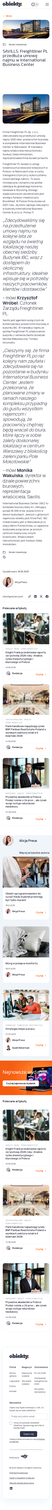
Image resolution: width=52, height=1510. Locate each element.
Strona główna (12, 1374)
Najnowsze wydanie (27, 1374)
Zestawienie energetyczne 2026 (40, 1381)
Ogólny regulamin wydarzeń (22, 1478)
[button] (46, 4)
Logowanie (14, 1381)
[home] (13, 4)
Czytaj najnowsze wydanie (20, 1083)
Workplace (11, 1025)
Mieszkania (11, 793)
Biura (16, 649)
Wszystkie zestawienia (39, 1390)
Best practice (36, 1025)
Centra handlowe (14, 719)
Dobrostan (22, 1025)
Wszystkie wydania (26, 1382)
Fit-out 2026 (40, 1373)
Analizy (9, 649)
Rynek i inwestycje (18, 44)
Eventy (12, 1386)
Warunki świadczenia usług (21, 1483)
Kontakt (13, 1391)
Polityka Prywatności (18, 1473)
